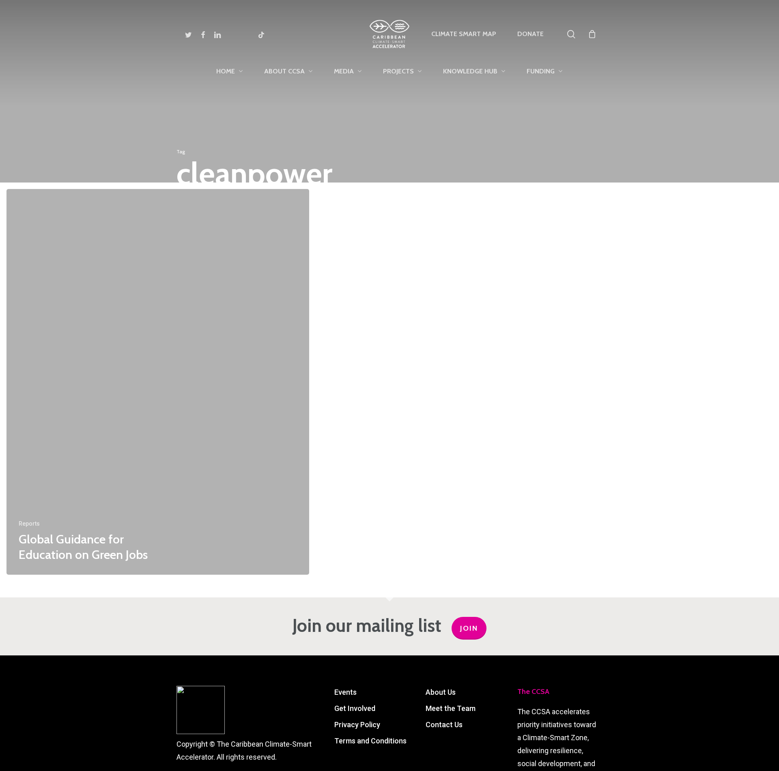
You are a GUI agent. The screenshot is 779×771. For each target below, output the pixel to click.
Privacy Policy (357, 724)
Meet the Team (451, 708)
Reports (29, 523)
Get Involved (354, 708)
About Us (441, 692)
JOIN (469, 628)
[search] (571, 34)
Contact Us (444, 724)
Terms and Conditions (370, 741)
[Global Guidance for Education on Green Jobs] (157, 382)
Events (345, 692)
